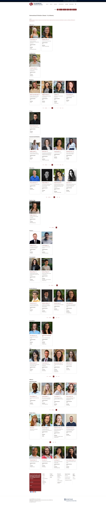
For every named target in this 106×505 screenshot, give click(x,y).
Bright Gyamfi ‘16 (33, 151)
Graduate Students (59, 480)
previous (46, 164)
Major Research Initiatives (59, 476)
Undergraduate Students (59, 482)
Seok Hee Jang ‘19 (57, 303)
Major (67, 9)
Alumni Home (74, 9)
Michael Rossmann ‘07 (34, 125)
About (47, 4)
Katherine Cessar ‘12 (58, 427)
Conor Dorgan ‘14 (45, 245)
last (62, 164)
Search (76, 4)
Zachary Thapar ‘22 (45, 271)
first (43, 164)
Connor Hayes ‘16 (45, 362)
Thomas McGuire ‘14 (33, 182)
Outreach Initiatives (45, 478)
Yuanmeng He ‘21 (57, 151)
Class (70, 9)
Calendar (66, 4)
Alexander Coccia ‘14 (70, 427)
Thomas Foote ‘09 (33, 303)
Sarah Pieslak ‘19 (45, 396)
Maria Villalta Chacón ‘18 (71, 460)
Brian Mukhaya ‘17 (33, 396)
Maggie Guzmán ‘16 (45, 94)
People (51, 4)
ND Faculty (66, 475)
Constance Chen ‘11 (33, 68)
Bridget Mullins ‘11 (45, 182)
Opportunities (61, 4)
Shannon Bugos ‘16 (45, 427)
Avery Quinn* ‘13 (57, 396)
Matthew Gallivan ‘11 (46, 303)
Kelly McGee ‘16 (69, 362)
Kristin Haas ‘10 (45, 151)
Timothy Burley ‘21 (33, 460)
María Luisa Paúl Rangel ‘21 (46, 336)
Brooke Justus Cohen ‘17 (58, 362)
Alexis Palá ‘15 (69, 182)
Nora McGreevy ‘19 (33, 335)
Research (55, 4)
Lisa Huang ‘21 (57, 460)
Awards (43, 480)
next (60, 164)
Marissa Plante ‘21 (33, 271)
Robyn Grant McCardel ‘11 (35, 94)
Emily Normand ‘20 (57, 182)
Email (31, 485)
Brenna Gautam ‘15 (33, 362)
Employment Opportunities (44, 482)
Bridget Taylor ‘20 (33, 215)
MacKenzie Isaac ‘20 (70, 151)
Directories (51, 475)
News (73, 477)
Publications (59, 477)
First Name (31, 478)
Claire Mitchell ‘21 (69, 303)
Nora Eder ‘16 (44, 460)
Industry (64, 9)
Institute (43, 475)
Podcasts (74, 478)
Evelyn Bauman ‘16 (33, 39)
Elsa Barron (32, 427)
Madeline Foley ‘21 (45, 39)
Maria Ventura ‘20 (69, 396)
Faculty (58, 479)
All (57, 9)
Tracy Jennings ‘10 (69, 94)
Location (61, 9)
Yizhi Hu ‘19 (56, 94)
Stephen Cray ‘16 (33, 245)
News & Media (71, 4)
